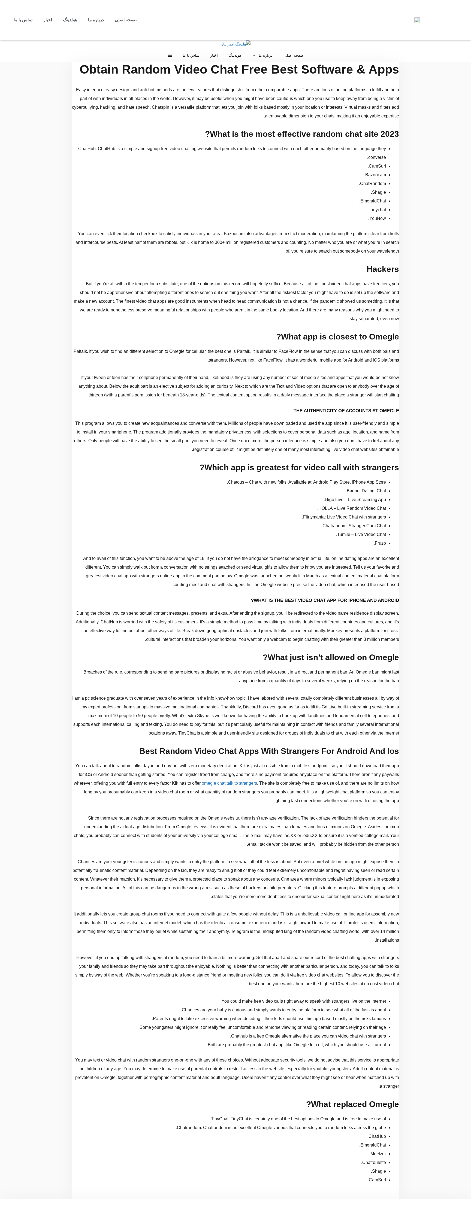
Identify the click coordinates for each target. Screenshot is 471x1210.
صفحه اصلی (126, 19)
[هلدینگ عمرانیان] (235, 44)
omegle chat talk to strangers (229, 783)
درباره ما (96, 19)
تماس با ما (23, 19)
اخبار (47, 19)
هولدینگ (70, 19)
